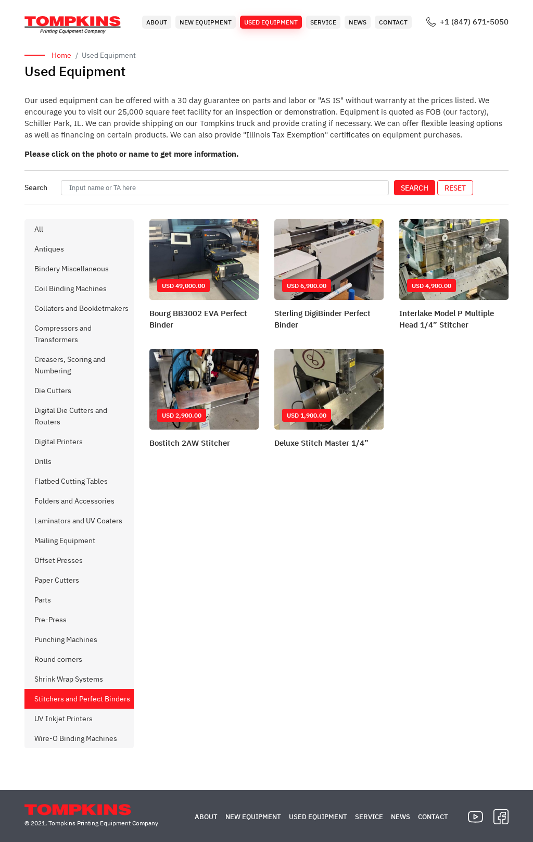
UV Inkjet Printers (63, 718)
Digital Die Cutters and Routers (70, 416)
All (38, 229)
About (156, 22)
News (357, 22)
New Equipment (206, 22)
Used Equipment (271, 22)
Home (61, 55)
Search (414, 188)
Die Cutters (52, 390)
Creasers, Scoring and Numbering (69, 365)
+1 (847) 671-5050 (474, 22)
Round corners (58, 659)
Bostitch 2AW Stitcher (189, 443)
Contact (393, 22)
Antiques (49, 249)
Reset (455, 188)
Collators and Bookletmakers (81, 308)
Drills (43, 461)
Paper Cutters (56, 580)
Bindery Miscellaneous (71, 268)
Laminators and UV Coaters (78, 520)
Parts (42, 600)
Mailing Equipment (64, 540)
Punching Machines (65, 639)
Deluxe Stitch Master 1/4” (321, 443)
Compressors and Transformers (63, 333)
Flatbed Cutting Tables (71, 481)
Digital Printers (58, 441)
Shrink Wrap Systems (68, 679)
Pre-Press (50, 619)
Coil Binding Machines (70, 288)
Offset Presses (58, 560)
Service (323, 22)
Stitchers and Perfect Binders (82, 698)
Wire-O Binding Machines (75, 738)
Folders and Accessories (74, 501)
